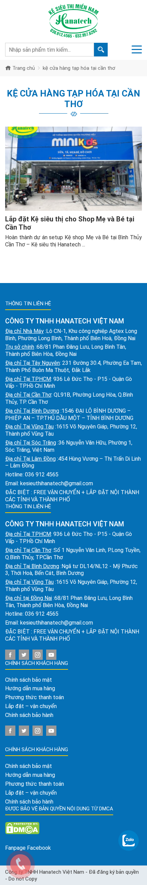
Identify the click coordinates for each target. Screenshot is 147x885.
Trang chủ (23, 68)
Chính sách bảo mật (28, 680)
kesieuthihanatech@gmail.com (56, 483)
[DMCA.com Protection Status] (22, 828)
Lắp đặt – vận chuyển (31, 706)
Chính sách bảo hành (29, 715)
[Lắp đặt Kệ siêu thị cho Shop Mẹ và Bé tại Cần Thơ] (73, 169)
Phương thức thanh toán (34, 697)
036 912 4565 (41, 474)
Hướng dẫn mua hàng (30, 688)
